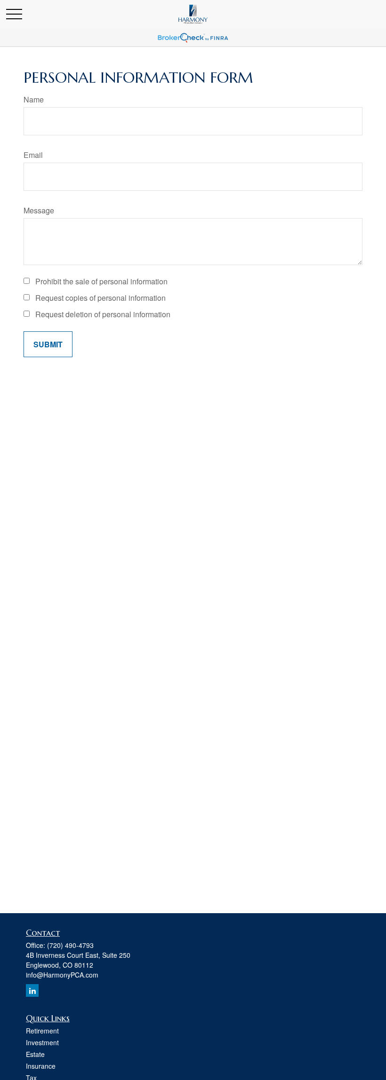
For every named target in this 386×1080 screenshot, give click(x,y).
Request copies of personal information (100, 297)
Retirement (42, 1030)
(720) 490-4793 (70, 945)
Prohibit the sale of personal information (101, 281)
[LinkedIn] (32, 990)
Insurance (41, 1066)
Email (33, 154)
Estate (35, 1054)
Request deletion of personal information (102, 314)
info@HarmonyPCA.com (62, 974)
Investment (42, 1042)
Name (34, 99)
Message (39, 210)
